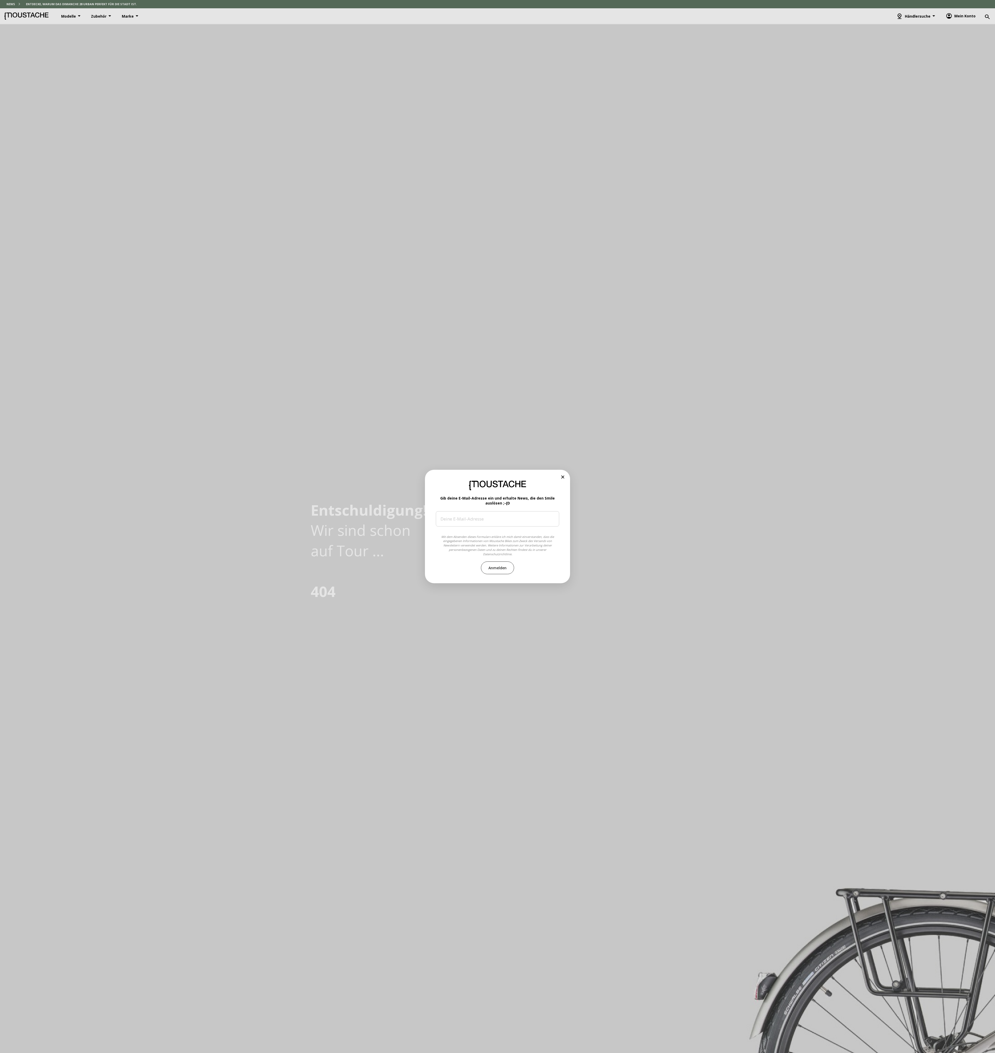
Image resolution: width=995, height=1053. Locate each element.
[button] (563, 477)
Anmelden (497, 567)
